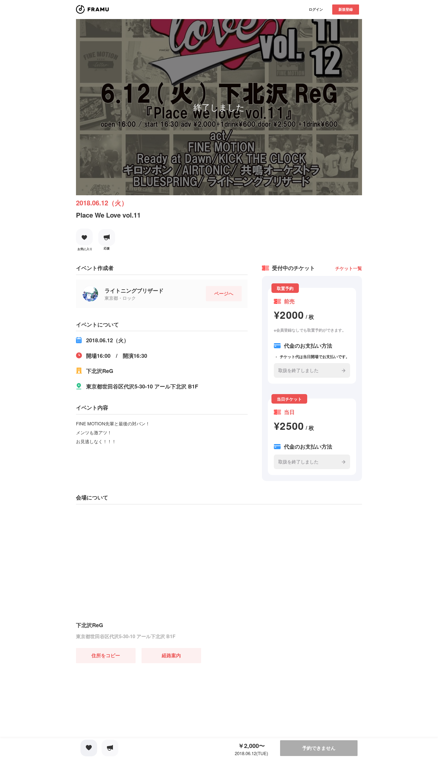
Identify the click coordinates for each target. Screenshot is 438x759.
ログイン (316, 9)
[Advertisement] (120, 700)
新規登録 (345, 9)
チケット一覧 (348, 268)
